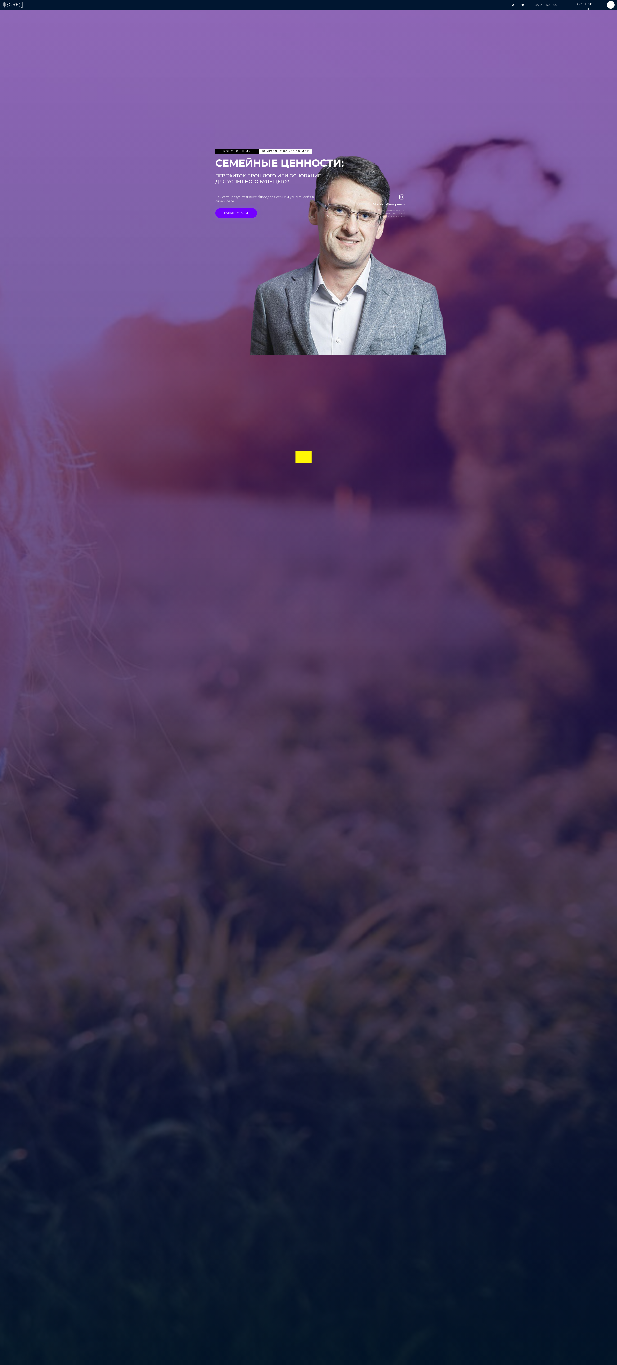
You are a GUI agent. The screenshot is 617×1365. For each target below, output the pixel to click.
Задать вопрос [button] (546, 5)
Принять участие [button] (236, 213)
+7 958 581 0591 (585, 6)
